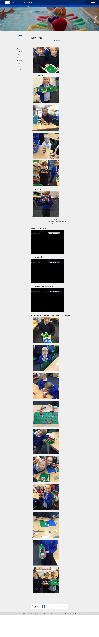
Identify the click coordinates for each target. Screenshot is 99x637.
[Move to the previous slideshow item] (95, 19)
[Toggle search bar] (84, 2)
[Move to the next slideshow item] (95, 22)
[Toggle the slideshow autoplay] (95, 16)
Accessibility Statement (67, 613)
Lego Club (43, 34)
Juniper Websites (44, 613)
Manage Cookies (56, 233)
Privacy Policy (75, 613)
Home (32, 34)
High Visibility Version (52, 613)
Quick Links (92, 2)
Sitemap (59, 613)
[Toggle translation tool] (81, 2)
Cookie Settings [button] (79, 613)
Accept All (50, 233)
